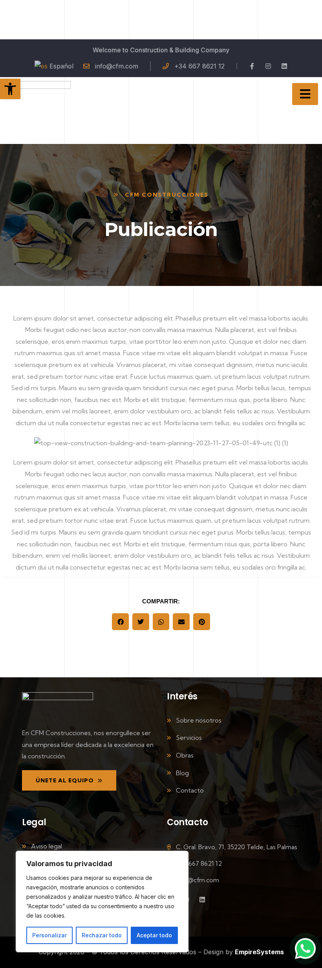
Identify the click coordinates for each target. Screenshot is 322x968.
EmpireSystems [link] (259, 952)
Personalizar (49, 935)
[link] (10, 89)
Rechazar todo (102, 935)
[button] (120, 621)
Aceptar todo (154, 935)
